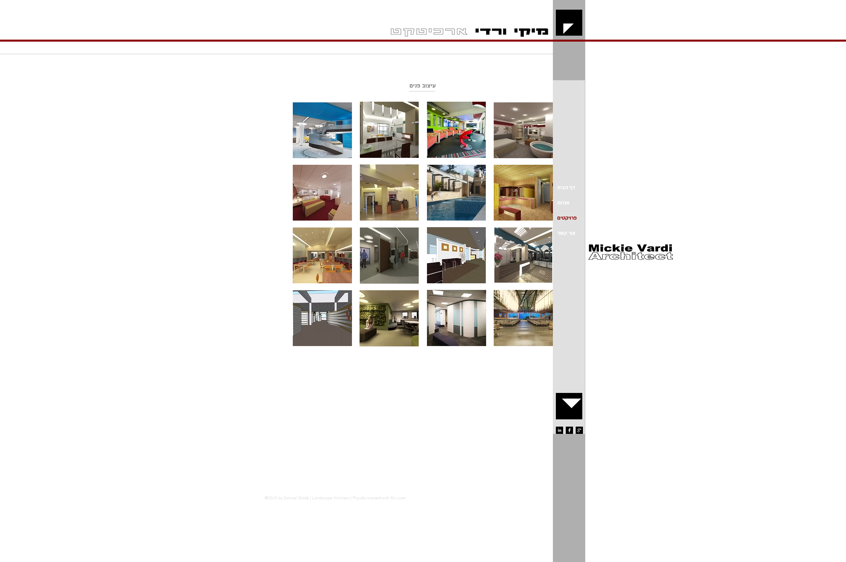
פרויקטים (567, 218)
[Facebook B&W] (569, 430)
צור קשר (566, 233)
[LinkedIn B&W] (559, 430)
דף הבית (566, 187)
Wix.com (398, 497)
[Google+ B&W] (579, 430)
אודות (563, 202)
